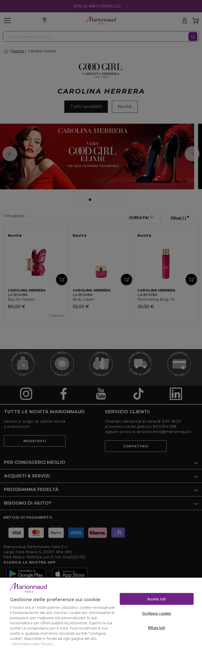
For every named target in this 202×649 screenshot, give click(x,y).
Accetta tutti (156, 598)
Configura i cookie (156, 613)
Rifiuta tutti (156, 627)
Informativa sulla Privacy (32, 644)
